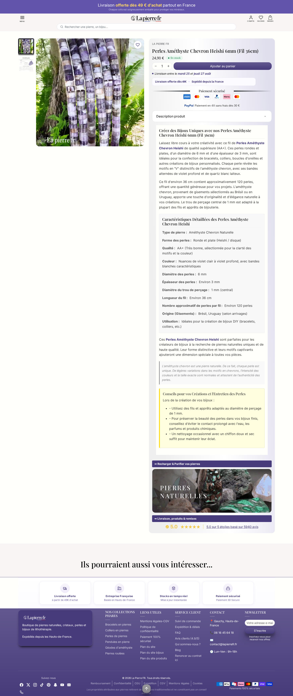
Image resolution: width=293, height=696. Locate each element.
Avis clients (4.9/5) (187, 638)
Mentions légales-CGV (154, 621)
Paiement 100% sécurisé (150, 639)
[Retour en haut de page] (146, 688)
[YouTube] (62, 684)
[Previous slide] (18, 572)
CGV (162, 683)
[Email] (69, 684)
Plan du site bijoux (152, 652)
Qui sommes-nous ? (188, 644)
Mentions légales (179, 683)
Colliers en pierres (116, 630)
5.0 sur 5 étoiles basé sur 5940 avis (232, 527)
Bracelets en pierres (118, 624)
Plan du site (147, 646)
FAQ (178, 632)
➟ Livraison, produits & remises (175, 518)
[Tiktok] (41, 684)
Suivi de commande (188, 621)
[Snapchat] (55, 684)
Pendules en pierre (117, 641)
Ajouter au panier (222, 66)
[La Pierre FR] (146, 18)
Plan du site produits (153, 658)
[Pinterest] (48, 684)
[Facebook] (21, 684)
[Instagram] (35, 684)
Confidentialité (122, 683)
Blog (178, 650)
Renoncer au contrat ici (188, 658)
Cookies (198, 683)
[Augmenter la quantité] (168, 66)
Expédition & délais (187, 627)
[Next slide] (275, 572)
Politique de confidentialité (149, 629)
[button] (22, 18)
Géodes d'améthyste (118, 647)
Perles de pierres (116, 636)
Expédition (150, 683)
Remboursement (100, 683)
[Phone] (21, 692)
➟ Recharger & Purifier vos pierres (177, 463)
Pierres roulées (114, 653)
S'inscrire (260, 630)
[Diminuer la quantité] (155, 66)
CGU (137, 683)
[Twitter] (28, 684)
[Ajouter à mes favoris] (138, 45)
